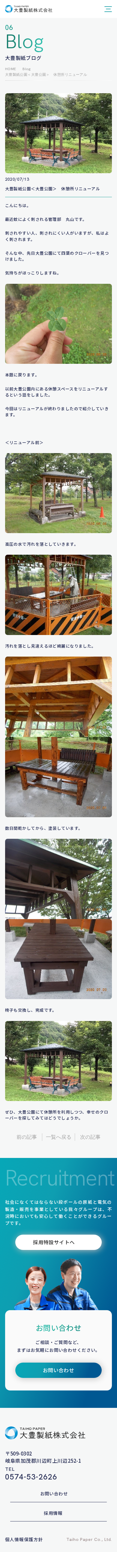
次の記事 (90, 1137)
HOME (10, 69)
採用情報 (53, 1513)
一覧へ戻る (58, 1137)
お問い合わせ (54, 1493)
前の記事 (26, 1137)
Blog (26, 69)
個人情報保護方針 (24, 1539)
